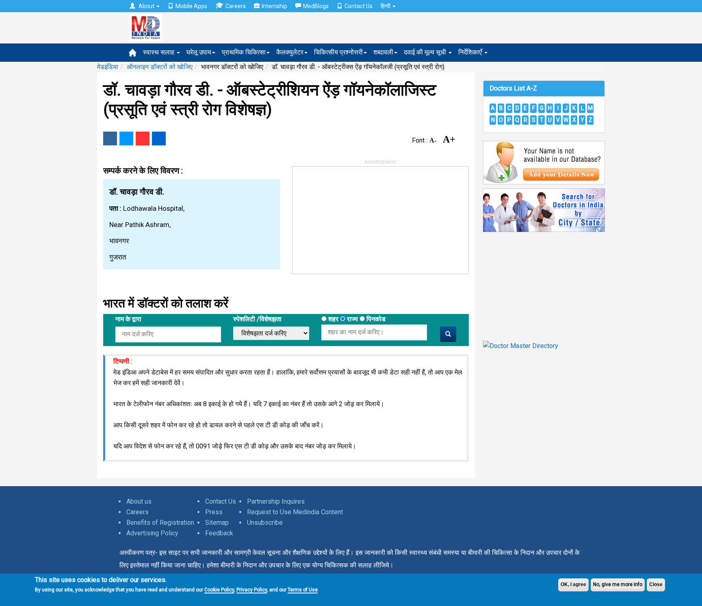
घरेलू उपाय (198, 52)
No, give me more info (617, 584)
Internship (274, 6)
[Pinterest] (143, 138)
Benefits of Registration (160, 522)
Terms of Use (303, 590)
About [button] (146, 6)
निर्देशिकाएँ (470, 52)
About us (139, 501)
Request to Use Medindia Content (295, 512)
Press (214, 512)
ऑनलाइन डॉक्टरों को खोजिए (160, 67)
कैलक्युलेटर (289, 52)
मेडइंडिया (107, 67)
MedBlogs (316, 6)
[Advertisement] (353, 217)
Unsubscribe (265, 522)
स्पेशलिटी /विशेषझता (257, 319)
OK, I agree (573, 584)
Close (656, 584)
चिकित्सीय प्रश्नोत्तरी (338, 52)
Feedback (219, 533)
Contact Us (358, 6)
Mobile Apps (191, 6)
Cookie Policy (219, 590)
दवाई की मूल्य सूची (426, 52)
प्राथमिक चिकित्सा (244, 52)
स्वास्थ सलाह (159, 52)
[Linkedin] (159, 138)
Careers (235, 6)
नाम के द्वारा (128, 319)
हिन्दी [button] (386, 6)
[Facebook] (110, 138)
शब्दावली (383, 52)
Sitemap (217, 522)
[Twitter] (126, 138)
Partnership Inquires (276, 501)
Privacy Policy (251, 590)
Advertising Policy (152, 533)
